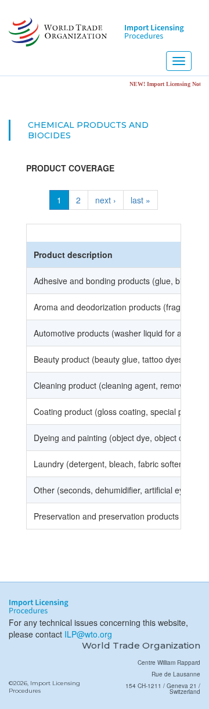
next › (105, 200)
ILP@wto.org (88, 634)
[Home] (57, 31)
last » (140, 200)
